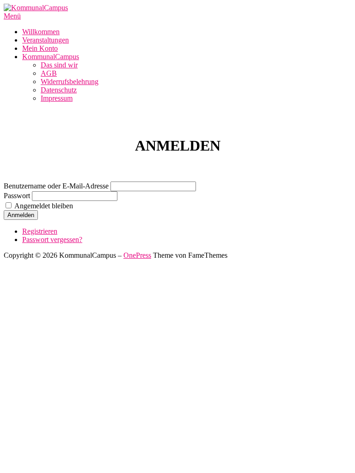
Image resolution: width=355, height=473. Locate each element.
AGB (49, 73)
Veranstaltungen (45, 40)
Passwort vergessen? (52, 239)
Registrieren (39, 231)
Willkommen (41, 32)
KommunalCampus (50, 57)
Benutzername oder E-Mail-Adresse (56, 186)
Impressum (57, 98)
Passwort (17, 196)
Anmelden (20, 215)
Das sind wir (59, 65)
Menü (12, 16)
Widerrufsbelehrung (69, 81)
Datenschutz (59, 90)
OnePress (137, 255)
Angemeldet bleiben (43, 206)
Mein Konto (40, 48)
